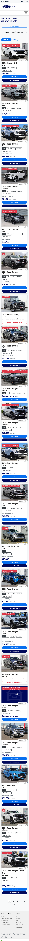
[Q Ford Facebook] (2, 1)
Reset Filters (6, 39)
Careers (18, 918)
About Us (18, 917)
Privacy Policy (19, 924)
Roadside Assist (5, 924)
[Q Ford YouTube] (6, 1)
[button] (26, 12)
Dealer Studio (11, 938)
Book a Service (5, 917)
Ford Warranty (5, 922)
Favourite (20, 60)
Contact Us (19, 922)
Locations (25, 1)
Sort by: (13, 32)
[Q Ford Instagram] (4, 1)
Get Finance (14, 76)
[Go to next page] (14, 904)
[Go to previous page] (5, 901)
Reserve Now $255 (14, 80)
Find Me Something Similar (14, 322)
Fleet (17, 920)
